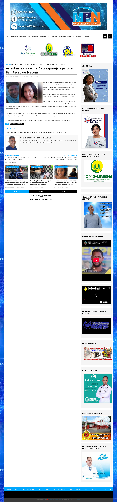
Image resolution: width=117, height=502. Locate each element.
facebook (65, 191)
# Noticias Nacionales (16, 123)
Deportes (52, 36)
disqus (41, 191)
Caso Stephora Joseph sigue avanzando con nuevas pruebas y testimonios (40, 182)
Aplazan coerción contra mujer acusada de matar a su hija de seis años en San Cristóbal (65, 182)
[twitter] (108, 489)
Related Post (10, 163)
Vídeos (86, 36)
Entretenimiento (66, 36)
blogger (17, 191)
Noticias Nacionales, (32, 76)
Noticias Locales (18, 36)
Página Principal (13, 489)
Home (8, 64)
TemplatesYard (55, 500)
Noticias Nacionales (37, 36)
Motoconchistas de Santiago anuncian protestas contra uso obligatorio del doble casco (16, 182)
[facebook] (105, 489)
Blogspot (76, 500)
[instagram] (111, 489)
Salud (78, 36)
